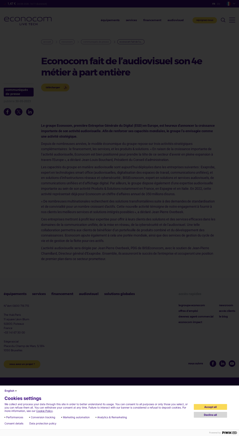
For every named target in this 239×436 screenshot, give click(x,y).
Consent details (13, 423)
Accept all (210, 407)
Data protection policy (42, 423)
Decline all (210, 414)
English (9, 390)
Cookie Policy (44, 410)
